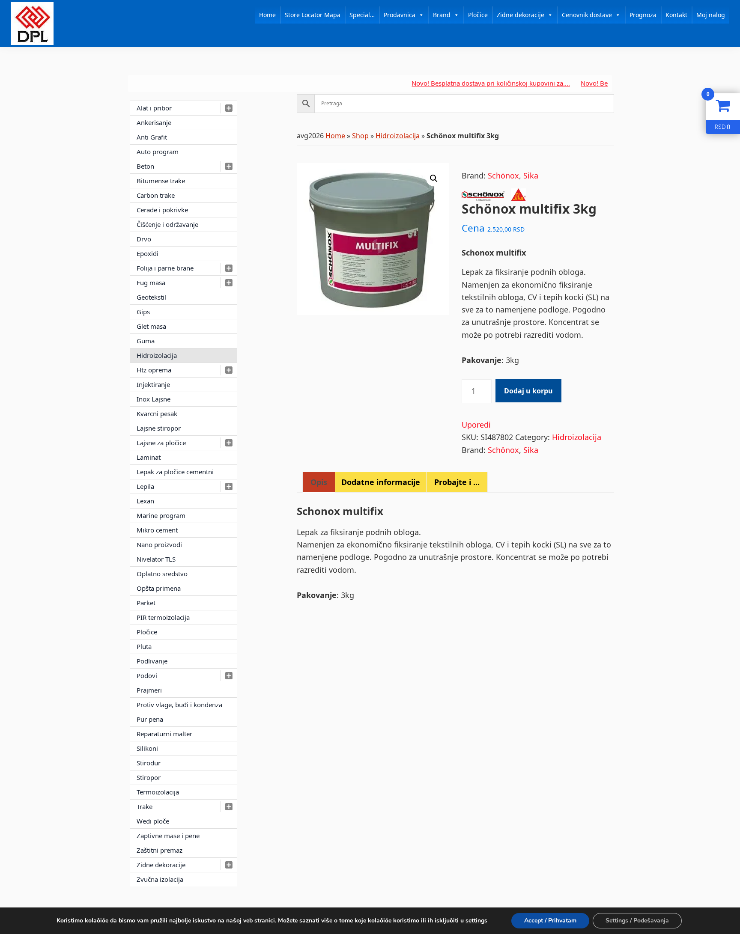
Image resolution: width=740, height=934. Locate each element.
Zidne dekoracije (520, 15)
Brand (442, 15)
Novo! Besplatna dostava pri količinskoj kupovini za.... (472, 83)
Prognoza (643, 15)
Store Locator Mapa (312, 15)
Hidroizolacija (398, 135)
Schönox (503, 175)
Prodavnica (399, 15)
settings (476, 921)
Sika (530, 175)
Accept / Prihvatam (550, 920)
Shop (360, 135)
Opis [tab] (318, 482)
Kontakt (676, 15)
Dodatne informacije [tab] (380, 482)
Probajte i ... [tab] (457, 482)
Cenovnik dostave (587, 15)
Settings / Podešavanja (637, 920)
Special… (362, 15)
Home (267, 15)
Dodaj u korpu (528, 391)
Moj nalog (710, 15)
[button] (434, 178)
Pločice (478, 15)
